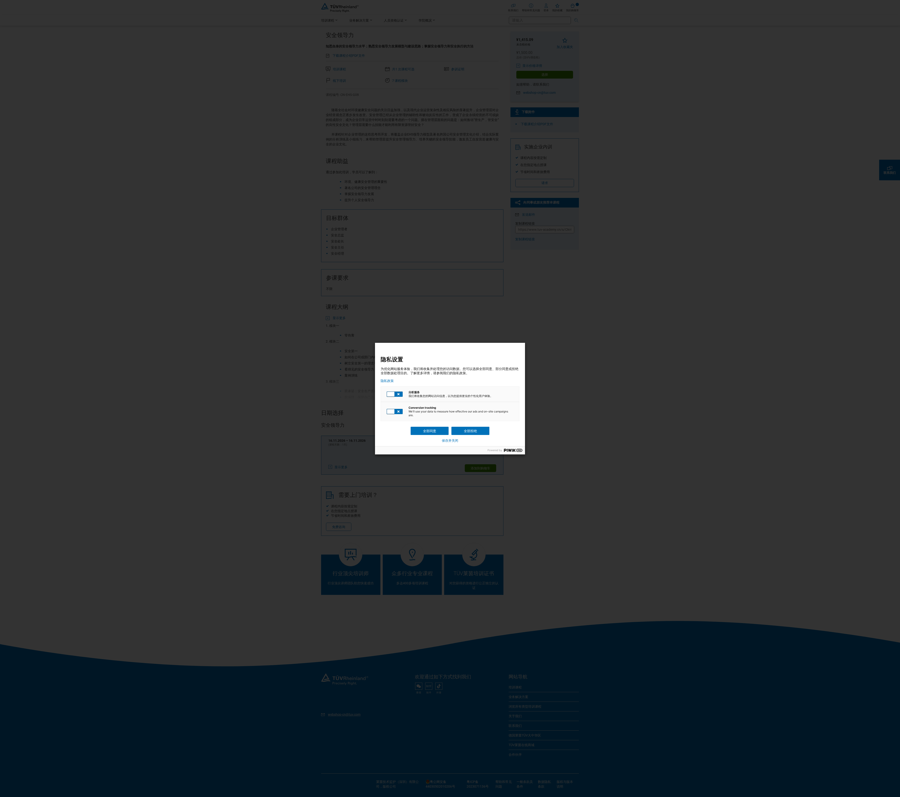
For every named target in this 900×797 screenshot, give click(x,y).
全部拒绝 (470, 431)
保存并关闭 (450, 440)
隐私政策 (387, 381)
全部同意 (429, 431)
